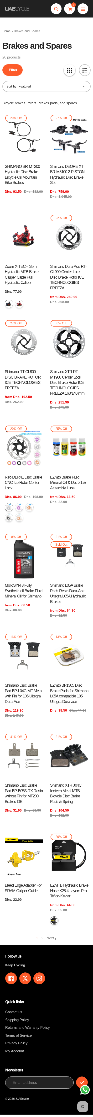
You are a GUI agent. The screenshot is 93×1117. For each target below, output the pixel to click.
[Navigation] (83, 8)
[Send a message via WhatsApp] (85, 1089)
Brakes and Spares (27, 31)
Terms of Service (18, 1035)
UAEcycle (22, 1098)
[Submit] (82, 1082)
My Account (14, 1051)
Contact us (13, 1012)
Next (50, 938)
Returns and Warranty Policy (27, 1027)
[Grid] (69, 70)
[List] (85, 70)
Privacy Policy (16, 1043)
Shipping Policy (17, 1020)
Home (6, 31)
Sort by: (11, 86)
